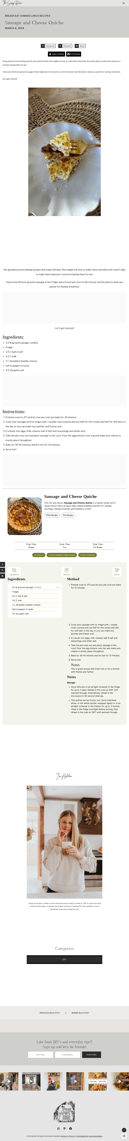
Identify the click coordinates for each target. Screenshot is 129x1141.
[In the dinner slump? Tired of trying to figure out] (120, 1081)
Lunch (35, 15)
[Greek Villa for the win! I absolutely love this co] (31, 1081)
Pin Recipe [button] (68, 515)
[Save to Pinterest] (2, 570)
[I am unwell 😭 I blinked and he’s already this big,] (53, 1081)
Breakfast (12, 15)
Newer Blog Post (80, 1013)
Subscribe (92, 1055)
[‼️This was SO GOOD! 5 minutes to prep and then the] (98, 1081)
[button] (58, 587)
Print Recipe (75, 54)
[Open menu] (123, 3)
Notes (117, 574)
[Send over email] (2, 575)
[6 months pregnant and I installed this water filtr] (9, 1081)
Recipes (45, 15)
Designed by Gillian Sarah (89, 1136)
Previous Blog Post (50, 1013)
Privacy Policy (68, 1136)
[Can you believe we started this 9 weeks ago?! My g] (75, 1081)
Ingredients (14, 574)
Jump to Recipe (57, 54)
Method (66, 574)
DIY (64, 960)
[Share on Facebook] (2, 564)
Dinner (25, 15)
